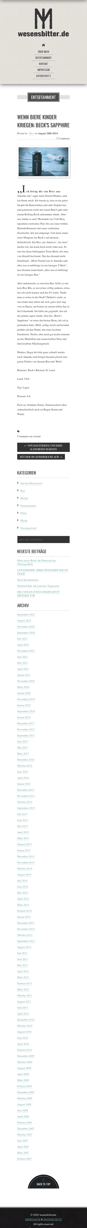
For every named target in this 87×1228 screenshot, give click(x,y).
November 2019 (26, 699)
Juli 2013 (22, 953)
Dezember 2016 (25, 759)
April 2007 (23, 1146)
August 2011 (24, 1001)
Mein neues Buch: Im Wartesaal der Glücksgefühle (36, 562)
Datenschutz (43, 76)
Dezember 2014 (25, 856)
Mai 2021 (22, 663)
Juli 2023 (22, 638)
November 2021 (26, 651)
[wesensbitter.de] (43, 23)
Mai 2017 (22, 747)
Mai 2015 (22, 826)
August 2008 (24, 1104)
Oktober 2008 (24, 1098)
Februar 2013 (24, 983)
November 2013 (26, 929)
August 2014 (24, 874)
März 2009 (23, 1080)
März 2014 (23, 904)
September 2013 (26, 941)
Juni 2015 (22, 820)
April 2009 (23, 1074)
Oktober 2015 (24, 802)
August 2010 (24, 1031)
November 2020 (26, 681)
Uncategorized (28, 528)
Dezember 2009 (25, 1056)
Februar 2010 (24, 1050)
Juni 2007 (22, 1140)
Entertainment (43, 58)
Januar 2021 (24, 675)
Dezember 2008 (25, 1092)
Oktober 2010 (24, 1025)
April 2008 (23, 1116)
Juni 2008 (22, 1110)
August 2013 (24, 947)
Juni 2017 (22, 741)
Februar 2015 (24, 844)
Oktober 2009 (24, 1062)
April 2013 (23, 971)
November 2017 (26, 729)
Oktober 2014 (24, 868)
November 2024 (26, 626)
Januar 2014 (24, 917)
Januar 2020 (24, 693)
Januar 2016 (24, 784)
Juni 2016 (22, 771)
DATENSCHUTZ (53, 1219)
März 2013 (23, 977)
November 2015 (26, 796)
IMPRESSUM (32, 1219)
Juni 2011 (22, 1007)
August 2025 (24, 620)
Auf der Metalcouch (31, 483)
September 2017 (26, 735)
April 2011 (23, 1013)
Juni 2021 (22, 657)
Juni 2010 (22, 1038)
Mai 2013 (22, 965)
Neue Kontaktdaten (27, 580)
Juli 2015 (22, 814)
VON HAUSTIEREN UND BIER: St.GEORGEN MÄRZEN (43, 447)
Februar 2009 (24, 1086)
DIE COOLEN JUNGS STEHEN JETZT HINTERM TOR (38, 593)
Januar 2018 (24, 717)
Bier (31, 133)
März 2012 (23, 989)
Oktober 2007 (24, 1134)
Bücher (24, 498)
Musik (24, 520)
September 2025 (26, 614)
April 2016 (23, 777)
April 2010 (23, 1044)
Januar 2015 (24, 850)
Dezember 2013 (25, 923)
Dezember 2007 (25, 1128)
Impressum (43, 70)
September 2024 (26, 632)
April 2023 (23, 644)
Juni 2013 (22, 959)
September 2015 (26, 808)
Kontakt (43, 64)
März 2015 (23, 838)
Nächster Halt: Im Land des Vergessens (38, 586)
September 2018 (26, 711)
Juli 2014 (22, 880)
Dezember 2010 (25, 1019)
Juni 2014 (22, 886)
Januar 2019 (24, 705)
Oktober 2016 (24, 765)
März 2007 (23, 1152)
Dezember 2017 (25, 723)
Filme (23, 513)
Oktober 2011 (24, 995)
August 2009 (24, 1068)
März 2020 (23, 687)
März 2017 (23, 753)
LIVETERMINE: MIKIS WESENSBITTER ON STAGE (42, 571)
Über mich (43, 52)
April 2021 (23, 669)
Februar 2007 (24, 1158)
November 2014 (26, 862)
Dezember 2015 (25, 790)
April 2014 (23, 898)
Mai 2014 (22, 892)
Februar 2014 (24, 911)
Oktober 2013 (24, 935)
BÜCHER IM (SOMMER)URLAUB (41, 457)
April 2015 (23, 832)
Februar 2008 (24, 1122)
